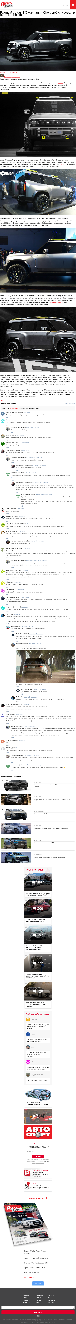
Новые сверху (69, 403)
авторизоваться (15, 408)
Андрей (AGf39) (16, 626)
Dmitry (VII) (9, 614)
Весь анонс (28, 1277)
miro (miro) (9, 582)
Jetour (2, 400)
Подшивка (39, 1295)
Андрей (32, 634)
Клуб (37, 1302)
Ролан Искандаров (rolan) (14, 548)
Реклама (51, 1302)
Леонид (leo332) (11, 589)
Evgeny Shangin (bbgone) (14, 704)
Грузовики (26, 1300)
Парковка (38, 1297)
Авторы (51, 1295)
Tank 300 (63, 164)
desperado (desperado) (13, 607)
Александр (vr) (10, 748)
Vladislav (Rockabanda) (18, 427)
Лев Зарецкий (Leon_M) (13, 597)
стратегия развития (56, 302)
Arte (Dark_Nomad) (22, 643)
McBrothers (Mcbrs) (12, 516)
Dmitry (24, 626)
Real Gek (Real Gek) (17, 755)
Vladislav (35, 465)
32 (7, 824)
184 (8, 839)
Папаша (29, 427)
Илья (25, 726)
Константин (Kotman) (18, 473)
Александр (28, 755)
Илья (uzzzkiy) (10, 714)
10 (7, 853)
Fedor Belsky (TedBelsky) (14, 450)
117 (8, 810)
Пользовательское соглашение (30, 1322)
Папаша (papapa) (11, 420)
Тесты (25, 1297)
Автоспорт (26, 1302)
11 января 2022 (13, 73)
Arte (36, 689)
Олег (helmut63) (11, 435)
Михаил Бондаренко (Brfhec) (20, 541)
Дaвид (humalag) (16, 726)
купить (38, 1283)
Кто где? (38, 1300)
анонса (60, 83)
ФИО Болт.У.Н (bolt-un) (13, 570)
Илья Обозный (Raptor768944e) (16, 524)
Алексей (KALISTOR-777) (13, 442)
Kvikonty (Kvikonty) (12, 740)
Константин (36, 482)
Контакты (51, 1300)
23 (7, 795)
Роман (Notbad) (11, 508)
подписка (38, 1312)
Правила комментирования (47, 1322)
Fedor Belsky (30, 457)
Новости (3, 73)
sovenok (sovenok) (12, 531)
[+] (7, 417)
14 (7, 781)
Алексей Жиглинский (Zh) (14, 412)
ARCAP (50, 1297)
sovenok (34, 541)
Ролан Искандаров (32, 560)
